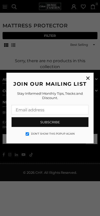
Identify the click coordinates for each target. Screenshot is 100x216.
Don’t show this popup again (53, 133)
